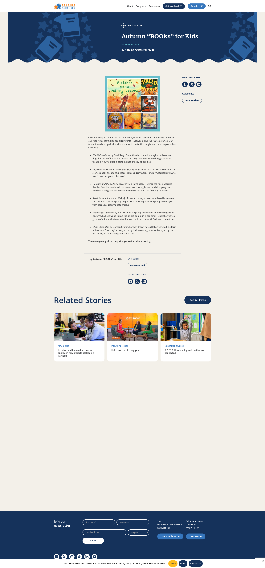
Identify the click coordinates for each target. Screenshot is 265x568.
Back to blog (135, 25)
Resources (154, 6)
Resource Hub (164, 527)
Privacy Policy (192, 527)
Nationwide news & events (169, 524)
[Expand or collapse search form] (209, 6)
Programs (141, 6)
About (130, 6)
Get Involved (172, 6)
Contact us (191, 524)
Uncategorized (192, 100)
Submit (93, 540)
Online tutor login (194, 521)
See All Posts (198, 300)
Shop (159, 521)
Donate (194, 6)
